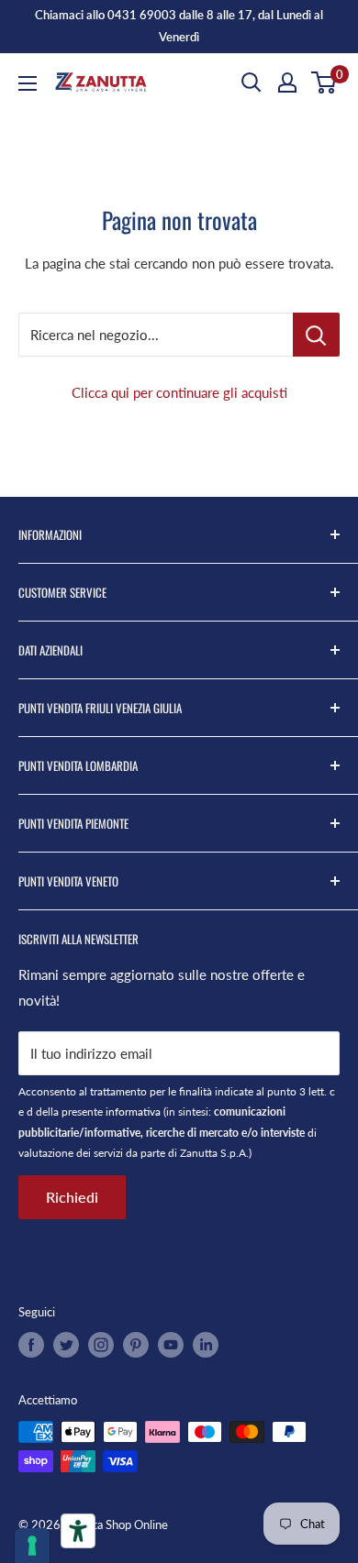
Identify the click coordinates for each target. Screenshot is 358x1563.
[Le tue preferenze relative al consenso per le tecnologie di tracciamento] (32, 1545)
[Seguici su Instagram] (101, 1345)
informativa (133, 1111)
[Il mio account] (287, 82)
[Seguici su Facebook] (31, 1345)
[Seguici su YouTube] (171, 1345)
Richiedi (72, 1196)
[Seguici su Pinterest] (136, 1345)
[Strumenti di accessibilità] (78, 1530)
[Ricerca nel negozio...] (316, 335)
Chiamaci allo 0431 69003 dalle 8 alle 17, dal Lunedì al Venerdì (179, 25)
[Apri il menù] (27, 83)
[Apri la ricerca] (251, 82)
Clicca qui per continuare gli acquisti (179, 392)
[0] (324, 83)
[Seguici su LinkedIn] (205, 1345)
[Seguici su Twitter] (66, 1345)
